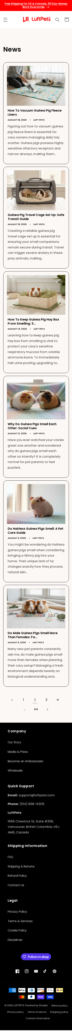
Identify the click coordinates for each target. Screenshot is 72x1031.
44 (36, 709)
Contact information (38, 1018)
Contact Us (16, 885)
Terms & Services (20, 921)
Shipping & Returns (21, 866)
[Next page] (47, 709)
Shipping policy (59, 1012)
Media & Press (18, 752)
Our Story (14, 742)
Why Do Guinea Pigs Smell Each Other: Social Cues (32, 426)
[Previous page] (12, 699)
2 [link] (35, 700)
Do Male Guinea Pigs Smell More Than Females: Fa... (33, 635)
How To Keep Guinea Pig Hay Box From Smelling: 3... (33, 322)
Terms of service (36, 1012)
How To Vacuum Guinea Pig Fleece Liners (35, 112)
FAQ (10, 857)
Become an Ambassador (25, 761)
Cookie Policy (17, 930)
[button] (5, 19)
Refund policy (59, 1005)
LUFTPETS (19, 1005)
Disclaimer (15, 940)
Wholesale (15, 770)
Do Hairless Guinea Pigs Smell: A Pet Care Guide (35, 531)
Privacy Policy (17, 912)
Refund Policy (17, 876)
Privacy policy (15, 1012)
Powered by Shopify (36, 1005)
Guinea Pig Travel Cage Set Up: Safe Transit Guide (36, 217)
